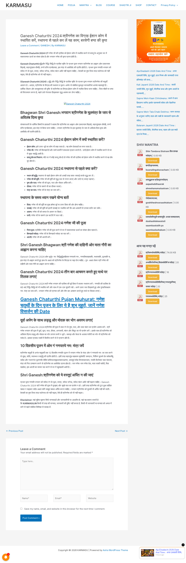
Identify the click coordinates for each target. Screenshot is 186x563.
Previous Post (14, 431)
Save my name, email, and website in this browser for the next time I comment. (64, 508)
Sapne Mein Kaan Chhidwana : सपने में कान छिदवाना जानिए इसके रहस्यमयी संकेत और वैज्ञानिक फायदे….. (157, 102)
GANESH (45, 45)
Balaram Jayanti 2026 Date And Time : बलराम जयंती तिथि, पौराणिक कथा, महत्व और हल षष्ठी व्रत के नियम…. (157, 129)
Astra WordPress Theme (115, 550)
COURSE (110, 5)
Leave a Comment (29, 45)
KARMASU (19, 5)
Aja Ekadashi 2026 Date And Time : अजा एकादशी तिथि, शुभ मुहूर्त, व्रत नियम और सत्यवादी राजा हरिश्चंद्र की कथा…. (157, 75)
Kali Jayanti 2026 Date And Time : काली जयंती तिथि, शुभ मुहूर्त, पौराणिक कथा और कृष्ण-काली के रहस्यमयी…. (158, 89)
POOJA (71, 5)
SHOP (139, 5)
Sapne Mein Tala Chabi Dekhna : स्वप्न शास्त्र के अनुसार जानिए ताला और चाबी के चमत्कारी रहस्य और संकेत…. (158, 116)
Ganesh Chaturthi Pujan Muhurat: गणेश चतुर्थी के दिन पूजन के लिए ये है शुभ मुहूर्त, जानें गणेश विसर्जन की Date (62, 305)
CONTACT (151, 5)
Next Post (121, 431)
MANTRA (84, 5)
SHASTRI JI (125, 5)
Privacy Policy (168, 5)
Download (152, 160)
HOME (60, 5)
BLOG (99, 5)
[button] (90, 5)
